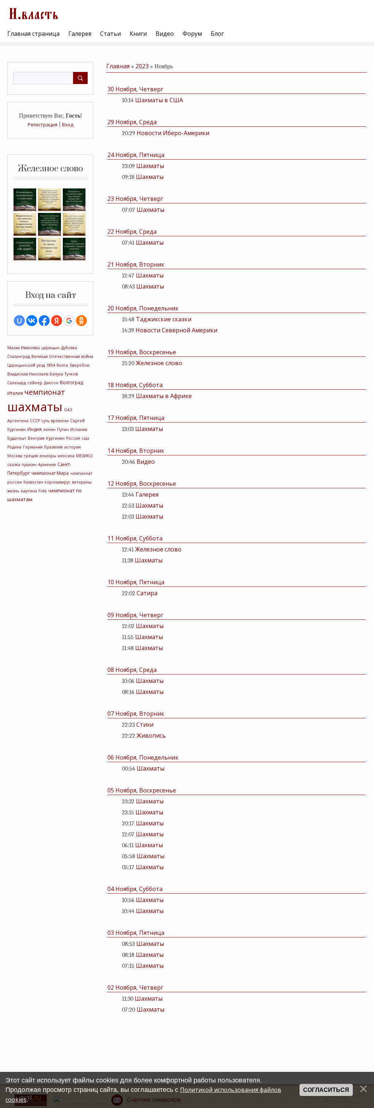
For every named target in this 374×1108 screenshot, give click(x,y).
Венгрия (36, 438)
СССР (35, 420)
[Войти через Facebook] (44, 320)
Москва (14, 455)
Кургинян (55, 438)
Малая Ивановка (23, 347)
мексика (66, 455)
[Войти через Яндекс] (56, 320)
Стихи (144, 725)
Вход (67, 124)
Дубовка (69, 347)
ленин (49, 429)
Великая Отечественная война (62, 356)
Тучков (71, 374)
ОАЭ (68, 409)
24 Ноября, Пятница (135, 155)
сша (85, 438)
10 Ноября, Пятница (135, 582)
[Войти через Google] (69, 320)
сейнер (34, 382)
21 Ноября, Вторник (135, 264)
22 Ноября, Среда (132, 232)
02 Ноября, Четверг (135, 987)
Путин (63, 429)
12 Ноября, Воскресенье (141, 484)
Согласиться (326, 1090)
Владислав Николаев (27, 374)
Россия (73, 438)
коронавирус (57, 482)
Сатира (147, 593)
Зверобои (79, 365)
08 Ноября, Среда (132, 670)
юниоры (47, 455)
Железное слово (159, 363)
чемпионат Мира (50, 473)
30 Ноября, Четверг (135, 89)
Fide (42, 490)
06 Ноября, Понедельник (143, 757)
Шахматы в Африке (164, 396)
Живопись (151, 735)
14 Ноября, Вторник (135, 451)
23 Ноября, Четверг (135, 199)
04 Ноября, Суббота (135, 889)
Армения (47, 464)
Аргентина (17, 420)
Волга (62, 365)
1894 (50, 365)
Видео (146, 462)
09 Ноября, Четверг (135, 615)
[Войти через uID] (19, 320)
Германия (33, 447)
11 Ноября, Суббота (135, 538)
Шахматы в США (159, 100)
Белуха (56, 374)
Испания (78, 429)
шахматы (34, 406)
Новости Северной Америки (176, 330)
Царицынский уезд (26, 365)
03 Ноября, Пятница (135, 933)
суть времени (55, 420)
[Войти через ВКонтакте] (31, 320)
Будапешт (16, 438)
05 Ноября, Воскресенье (141, 790)
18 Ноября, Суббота (135, 385)
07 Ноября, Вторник (135, 714)
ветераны (82, 482)
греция (31, 455)
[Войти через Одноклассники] (81, 320)
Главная (118, 66)
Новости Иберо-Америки (173, 133)
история (72, 447)
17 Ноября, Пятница (135, 418)
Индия (34, 429)
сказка (13, 464)
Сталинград (18, 356)
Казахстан (33, 482)
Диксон (51, 382)
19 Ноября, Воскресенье (141, 352)
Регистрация (42, 124)
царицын (50, 347)
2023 (142, 66)
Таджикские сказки (163, 319)
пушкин (29, 464)
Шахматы (150, 166)
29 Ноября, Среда (132, 122)
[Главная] (32, 13)
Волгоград (71, 382)
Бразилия (53, 447)
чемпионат (44, 392)
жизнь (13, 490)
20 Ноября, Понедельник (143, 308)
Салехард (16, 382)
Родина (14, 447)
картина (29, 490)
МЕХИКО (84, 455)
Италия (15, 393)
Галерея (147, 494)
